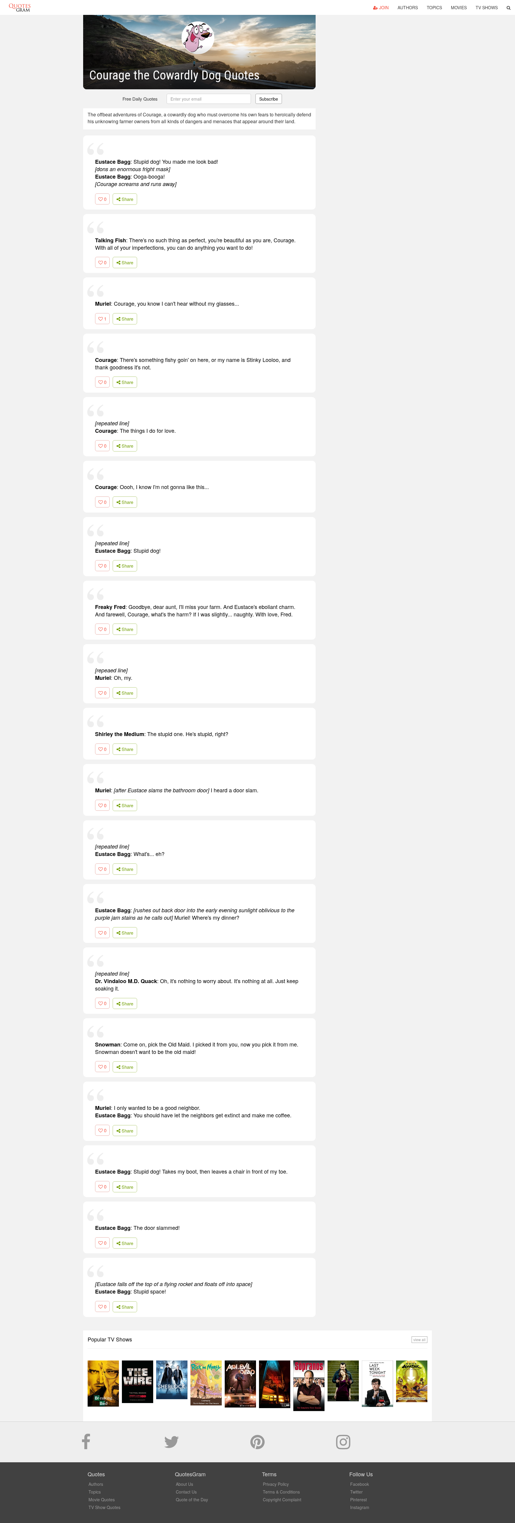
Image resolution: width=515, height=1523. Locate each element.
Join (383, 7)
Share (126, 199)
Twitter (356, 1492)
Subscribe (268, 99)
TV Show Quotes (104, 1507)
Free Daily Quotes (140, 99)
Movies (459, 7)
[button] (508, 7)
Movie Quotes (102, 1499)
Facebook (359, 1484)
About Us (184, 1484)
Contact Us (186, 1492)
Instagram (359, 1507)
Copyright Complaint (282, 1499)
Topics (434, 7)
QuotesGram (19, 7)
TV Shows (487, 7)
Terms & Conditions (281, 1492)
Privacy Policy (276, 1484)
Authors (408, 7)
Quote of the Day (192, 1499)
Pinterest (358, 1499)
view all (419, 1339)
